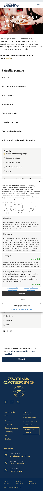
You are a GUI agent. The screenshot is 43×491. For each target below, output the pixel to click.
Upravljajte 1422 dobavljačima (12, 289)
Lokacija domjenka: (10, 122)
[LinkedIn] (18, 402)
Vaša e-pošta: (8, 95)
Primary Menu (38, 5)
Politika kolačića (14, 309)
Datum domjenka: (10, 113)
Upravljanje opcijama (21, 306)
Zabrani (21, 300)
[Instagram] (12, 402)
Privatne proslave (31, 421)
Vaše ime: (6, 77)
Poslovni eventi (30, 418)
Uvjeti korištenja (32, 482)
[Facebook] (6, 402)
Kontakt (8, 439)
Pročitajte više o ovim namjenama (31, 289)
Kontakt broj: (8, 104)
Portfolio (8, 421)
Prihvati (21, 294)
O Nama (8, 425)
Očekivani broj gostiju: (12, 131)
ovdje (8, 58)
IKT (6, 435)
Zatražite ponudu (12, 428)
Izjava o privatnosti (27, 309)
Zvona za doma (30, 431)
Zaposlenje (9, 432)
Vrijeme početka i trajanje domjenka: (18, 140)
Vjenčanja (28, 425)
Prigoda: (7, 151)
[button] (40, 181)
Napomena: (7, 331)
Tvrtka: (14, 86)
